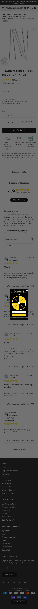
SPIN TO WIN (19, 315)
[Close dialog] (27, 290)
